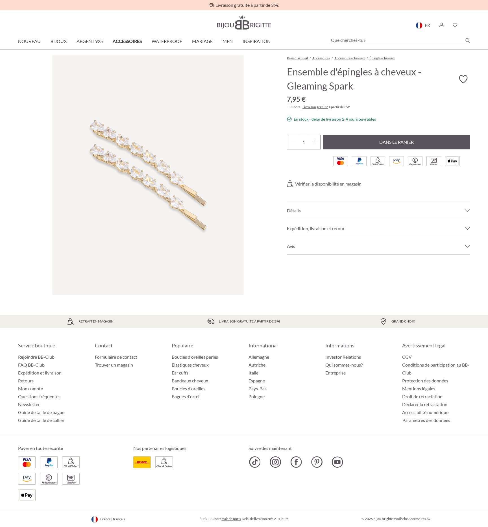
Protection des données (425, 380)
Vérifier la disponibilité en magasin (328, 183)
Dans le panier (396, 142)
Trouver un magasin (114, 364)
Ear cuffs (180, 372)
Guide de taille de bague (41, 412)
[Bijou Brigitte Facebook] (296, 462)
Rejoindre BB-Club (36, 357)
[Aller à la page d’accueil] (244, 22)
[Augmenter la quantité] (314, 142)
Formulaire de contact (116, 357)
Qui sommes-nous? (344, 364)
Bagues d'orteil (186, 396)
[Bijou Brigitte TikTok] (255, 462)
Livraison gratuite (315, 107)
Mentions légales (418, 388)
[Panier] (468, 25)
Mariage (202, 41)
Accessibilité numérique (425, 412)
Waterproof (167, 41)
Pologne (257, 396)
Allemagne (259, 357)
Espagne (257, 380)
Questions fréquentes (39, 396)
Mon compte (30, 388)
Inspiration (257, 41)
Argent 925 (90, 41)
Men (228, 41)
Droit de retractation (422, 396)
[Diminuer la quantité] (293, 142)
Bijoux (59, 41)
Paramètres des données (426, 420)
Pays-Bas (258, 388)
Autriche (257, 364)
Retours (26, 380)
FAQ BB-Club (31, 364)
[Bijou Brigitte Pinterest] (316, 462)
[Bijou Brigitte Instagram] (275, 462)
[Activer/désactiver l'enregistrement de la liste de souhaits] (463, 79)
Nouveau (29, 41)
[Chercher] (467, 40)
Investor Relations (343, 357)
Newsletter (29, 404)
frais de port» (231, 519)
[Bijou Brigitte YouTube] (337, 462)
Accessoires (127, 41)
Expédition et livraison (40, 372)
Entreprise (335, 372)
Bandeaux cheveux (190, 380)
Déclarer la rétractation (424, 404)
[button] (441, 25)
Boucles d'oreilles (188, 388)
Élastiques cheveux (190, 364)
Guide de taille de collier (41, 420)
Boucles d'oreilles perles (195, 357)
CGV (407, 357)
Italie (253, 372)
